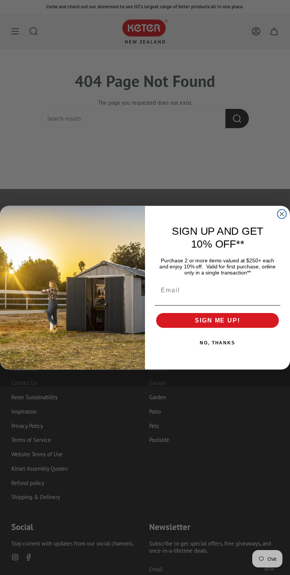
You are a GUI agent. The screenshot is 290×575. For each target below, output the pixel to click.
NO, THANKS (217, 342)
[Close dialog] (282, 214)
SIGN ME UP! (217, 320)
